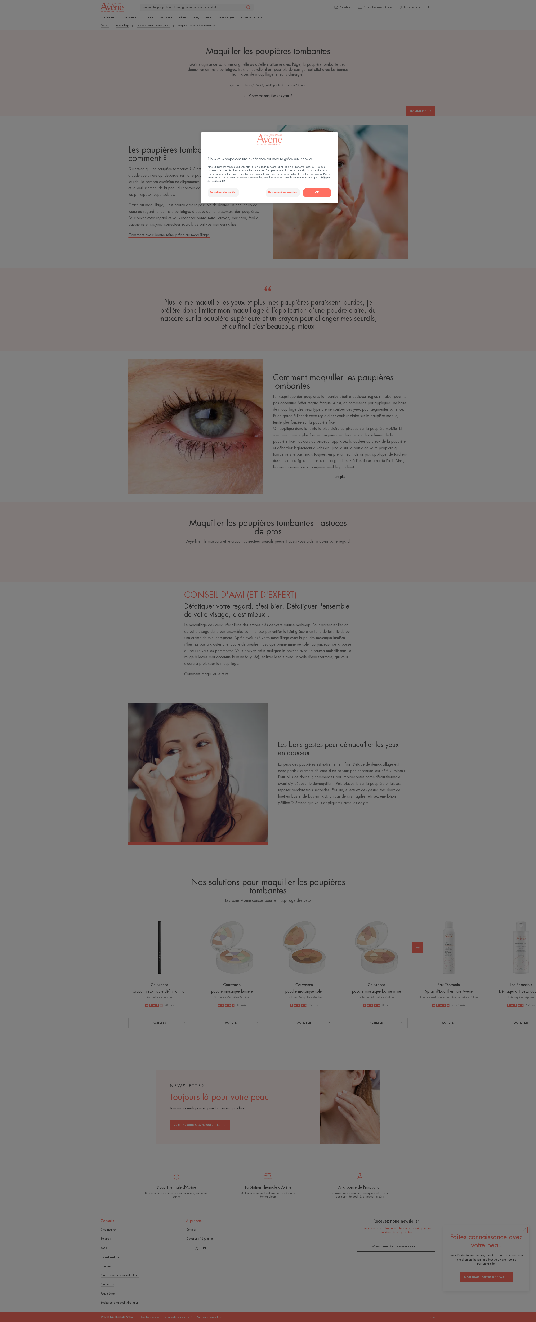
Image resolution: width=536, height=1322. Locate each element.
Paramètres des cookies (223, 192)
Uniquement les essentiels (282, 192)
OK (317, 192)
